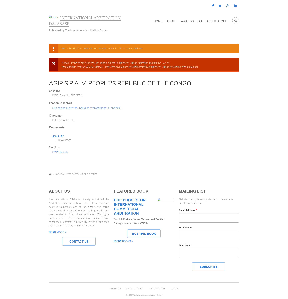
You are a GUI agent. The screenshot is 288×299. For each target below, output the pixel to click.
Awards (187, 21)
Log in (174, 289)
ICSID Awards (60, 152)
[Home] (54, 17)
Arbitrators (216, 21)
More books (122, 241)
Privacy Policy (135, 289)
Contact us (79, 241)
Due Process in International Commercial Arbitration (130, 206)
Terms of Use (157, 289)
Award (58, 136)
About (172, 21)
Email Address (188, 210)
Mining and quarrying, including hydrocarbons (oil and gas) (86, 108)
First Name (185, 227)
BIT (200, 21)
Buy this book (144, 233)
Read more (56, 232)
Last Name (185, 245)
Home (158, 21)
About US (115, 289)
